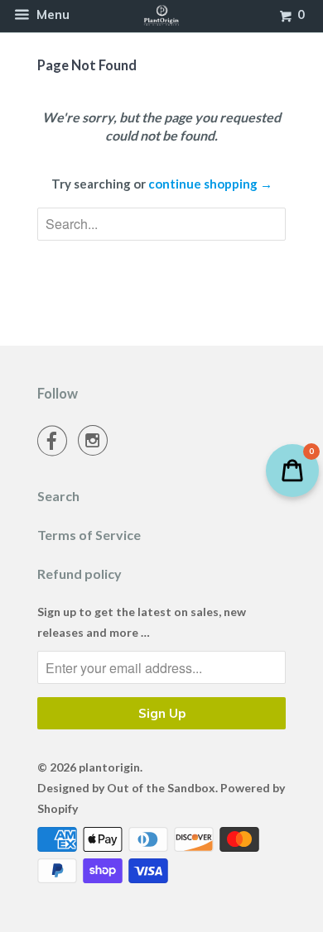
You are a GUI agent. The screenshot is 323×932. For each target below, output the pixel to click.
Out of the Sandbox (161, 788)
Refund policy (79, 573)
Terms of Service (89, 534)
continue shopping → (210, 183)
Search (58, 496)
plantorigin (109, 767)
